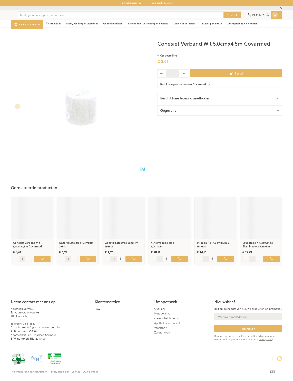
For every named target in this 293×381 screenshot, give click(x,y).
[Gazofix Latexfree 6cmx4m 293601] (123, 218)
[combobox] (121, 15)
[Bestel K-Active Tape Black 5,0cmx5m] (179, 259)
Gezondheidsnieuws (167, 318)
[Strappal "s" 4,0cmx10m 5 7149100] (215, 218)
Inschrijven (248, 329)
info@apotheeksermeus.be (44, 327)
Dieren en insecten (33, 106)
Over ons (159, 309)
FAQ (97, 309)
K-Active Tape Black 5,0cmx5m (163, 244)
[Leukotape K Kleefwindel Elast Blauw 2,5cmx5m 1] (261, 218)
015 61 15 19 (29, 324)
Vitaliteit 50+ (33, 78)
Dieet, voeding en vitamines (33, 55)
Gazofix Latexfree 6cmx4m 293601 (121, 244)
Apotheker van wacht (167, 323)
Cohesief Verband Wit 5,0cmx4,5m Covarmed (27, 244)
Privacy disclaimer (59, 371)
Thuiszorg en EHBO (33, 97)
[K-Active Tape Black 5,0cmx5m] (169, 218)
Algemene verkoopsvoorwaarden (29, 371)
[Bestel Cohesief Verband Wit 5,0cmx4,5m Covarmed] (42, 259)
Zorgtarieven (162, 332)
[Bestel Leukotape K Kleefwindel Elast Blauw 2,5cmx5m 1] (271, 259)
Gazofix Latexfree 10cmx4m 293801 (76, 244)
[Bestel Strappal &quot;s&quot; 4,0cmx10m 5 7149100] (225, 259)
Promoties (20, 32)
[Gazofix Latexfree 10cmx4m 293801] (78, 218)
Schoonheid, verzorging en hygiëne (33, 43)
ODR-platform (91, 371)
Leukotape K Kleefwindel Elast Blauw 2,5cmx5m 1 (258, 244)
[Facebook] (272, 358)
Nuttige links (162, 313)
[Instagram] (279, 358)
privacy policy (266, 339)
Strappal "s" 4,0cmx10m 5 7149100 (213, 244)
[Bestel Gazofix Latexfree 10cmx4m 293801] (88, 259)
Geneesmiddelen (33, 115)
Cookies (76, 371)
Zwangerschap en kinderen (33, 67)
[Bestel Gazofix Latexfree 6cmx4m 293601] (133, 259)
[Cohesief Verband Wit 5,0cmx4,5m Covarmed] (32, 218)
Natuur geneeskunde (33, 87)
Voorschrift (160, 328)
